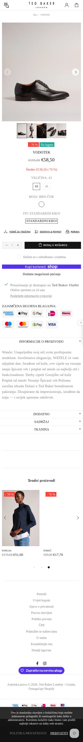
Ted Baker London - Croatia (41, 5)
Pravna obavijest (41, 612)
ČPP (42, 625)
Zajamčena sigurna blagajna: (29, 306)
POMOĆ (47, 550)
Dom (35, 15)
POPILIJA (6, 550)
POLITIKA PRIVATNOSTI (28, 733)
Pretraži (41, 594)
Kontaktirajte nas (41, 644)
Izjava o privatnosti (41, 606)
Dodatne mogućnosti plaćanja (41, 274)
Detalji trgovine (41, 650)
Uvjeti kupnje (41, 600)
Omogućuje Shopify (41, 688)
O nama (41, 637)
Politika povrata (42, 619)
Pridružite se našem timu (41, 631)
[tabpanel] (21, 527)
